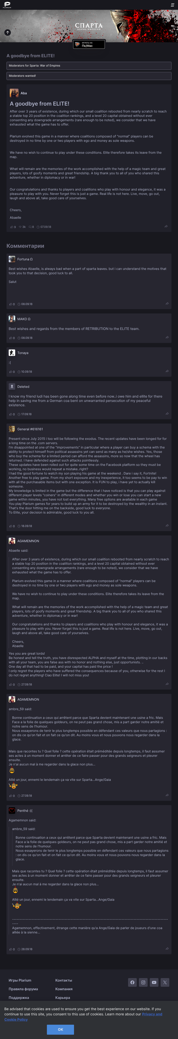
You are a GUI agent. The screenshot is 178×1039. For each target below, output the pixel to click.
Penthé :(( (24, 811)
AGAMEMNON (28, 541)
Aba (24, 93)
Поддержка (19, 997)
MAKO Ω (23, 319)
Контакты (63, 980)
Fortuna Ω (25, 259)
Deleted (23, 387)
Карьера (62, 997)
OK (60, 1029)
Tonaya (22, 353)
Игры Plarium (20, 980)
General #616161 (30, 429)
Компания (64, 989)
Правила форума (23, 989)
